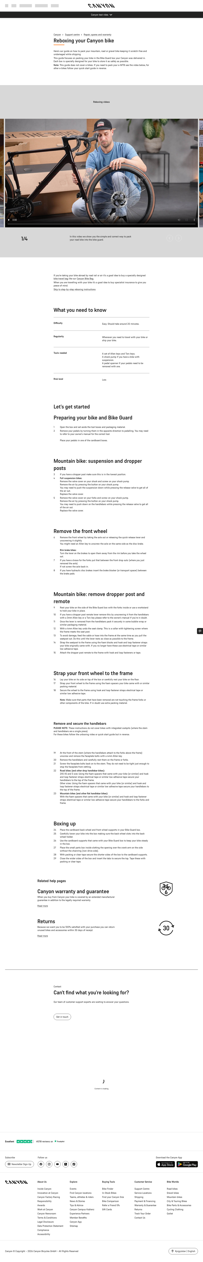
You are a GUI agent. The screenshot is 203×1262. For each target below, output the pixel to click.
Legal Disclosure (45, 1221)
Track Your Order (142, 1213)
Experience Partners (79, 1213)
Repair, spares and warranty (97, 34)
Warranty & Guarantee (145, 1205)
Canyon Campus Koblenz (82, 1209)
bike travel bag (61, 278)
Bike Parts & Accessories (179, 1205)
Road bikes (172, 1188)
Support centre (72, 34)
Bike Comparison (110, 1201)
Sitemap (74, 1225)
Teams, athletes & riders (82, 1196)
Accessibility (43, 1234)
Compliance (43, 1230)
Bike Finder (107, 1188)
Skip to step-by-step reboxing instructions (75, 289)
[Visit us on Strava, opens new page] (65, 1164)
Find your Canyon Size (113, 1196)
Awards (41, 1205)
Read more (42, 905)
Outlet (170, 1213)
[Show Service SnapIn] (200, 631)
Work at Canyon (45, 1209)
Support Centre (141, 1188)
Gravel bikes (173, 1192)
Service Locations (143, 1192)
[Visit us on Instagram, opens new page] (49, 1164)
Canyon (57, 34)
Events (73, 1188)
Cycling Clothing (175, 1209)
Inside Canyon (44, 1188)
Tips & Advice (76, 1205)
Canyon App (76, 1221)
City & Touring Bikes (177, 1201)
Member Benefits (78, 1217)
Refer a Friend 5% (111, 1205)
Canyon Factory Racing (48, 1196)
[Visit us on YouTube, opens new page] (57, 1164)
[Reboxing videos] (101, 173)
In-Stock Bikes (109, 1192)
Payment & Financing (144, 1201)
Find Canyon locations (81, 1192)
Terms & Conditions (47, 1217)
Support (55, 5)
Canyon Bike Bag (85, 278)
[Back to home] (101, 5)
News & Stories (77, 1201)
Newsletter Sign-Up (21, 1164)
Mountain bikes (174, 1196)
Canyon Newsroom (46, 1213)
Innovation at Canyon (47, 1192)
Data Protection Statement (50, 1225)
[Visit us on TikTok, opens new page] (74, 1164)
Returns (46, 921)
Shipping (138, 1196)
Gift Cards (107, 1209)
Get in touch (62, 1016)
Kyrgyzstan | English (184, 1251)
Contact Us (139, 1217)
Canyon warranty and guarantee (73, 891)
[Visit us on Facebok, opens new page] (41, 1164)
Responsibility (44, 1201)
